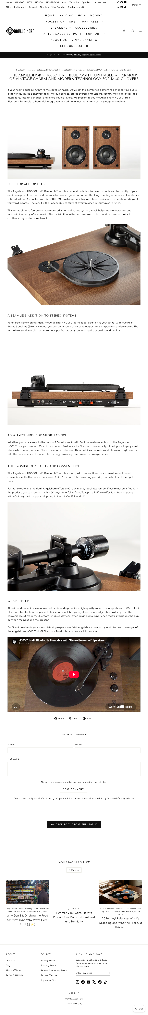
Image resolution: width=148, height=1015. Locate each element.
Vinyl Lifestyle (27, 911)
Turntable (74, 2)
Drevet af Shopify (74, 1004)
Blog (8, 965)
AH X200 (19, 2)
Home (9, 2)
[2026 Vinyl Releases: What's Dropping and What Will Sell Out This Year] (120, 892)
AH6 (64, 2)
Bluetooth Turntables (25, 70)
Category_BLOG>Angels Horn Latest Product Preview (61, 70)
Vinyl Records (127, 911)
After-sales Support (16, 7)
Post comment (73, 789)
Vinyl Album (12, 908)
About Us (10, 960)
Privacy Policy (48, 960)
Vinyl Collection (41, 908)
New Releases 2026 (120, 908)
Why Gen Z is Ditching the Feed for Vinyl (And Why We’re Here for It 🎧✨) (27, 920)
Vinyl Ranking (58, 7)
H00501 (39, 2)
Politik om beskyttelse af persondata (85, 798)
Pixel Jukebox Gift (77, 7)
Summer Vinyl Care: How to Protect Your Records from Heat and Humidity (74, 917)
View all (74, 870)
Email (79, 744)
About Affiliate (13, 970)
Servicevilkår (113, 798)
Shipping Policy (48, 965)
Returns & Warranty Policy (54, 970)
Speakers (86, 2)
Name (11, 744)
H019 (29, 2)
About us (44, 7)
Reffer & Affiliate (14, 975)
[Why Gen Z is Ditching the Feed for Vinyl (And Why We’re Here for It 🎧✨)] (27, 892)
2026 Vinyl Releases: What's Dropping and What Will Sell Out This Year (120, 923)
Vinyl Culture (14, 911)
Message (14, 759)
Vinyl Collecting (25, 908)
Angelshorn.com (88, 627)
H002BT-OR (52, 2)
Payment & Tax (48, 980)
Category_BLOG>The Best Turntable (103, 70)
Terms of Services (50, 975)
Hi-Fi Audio (105, 908)
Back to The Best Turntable (76, 824)
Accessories (100, 2)
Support (33, 7)
